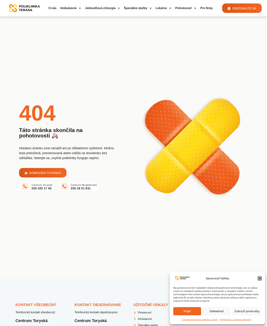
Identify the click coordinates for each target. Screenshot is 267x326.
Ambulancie (68, 8)
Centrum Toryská (42, 185)
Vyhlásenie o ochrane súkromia (235, 319)
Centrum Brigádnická (84, 185)
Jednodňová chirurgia (100, 8)
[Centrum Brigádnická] (64, 186)
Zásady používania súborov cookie (200, 319)
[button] (260, 278)
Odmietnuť (217, 311)
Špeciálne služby (135, 8)
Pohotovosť (183, 8)
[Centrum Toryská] (25, 186)
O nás (52, 8)
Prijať (187, 311)
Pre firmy (206, 8)
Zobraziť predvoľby (247, 311)
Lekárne (161, 8)
